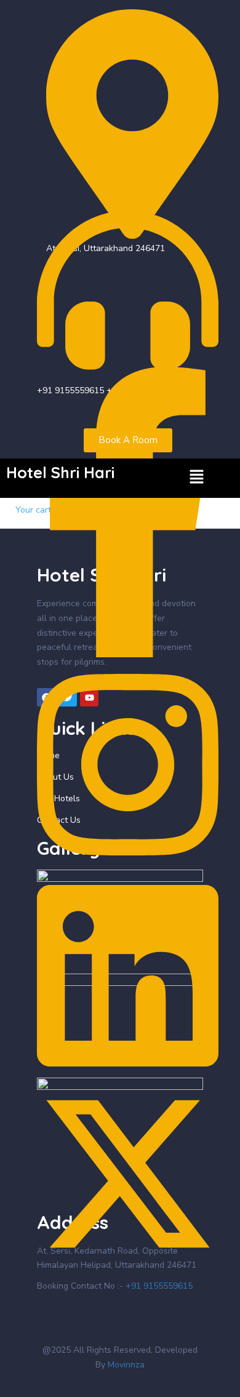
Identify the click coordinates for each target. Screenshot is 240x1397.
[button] (197, 478)
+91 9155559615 (159, 1286)
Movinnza (125, 1365)
